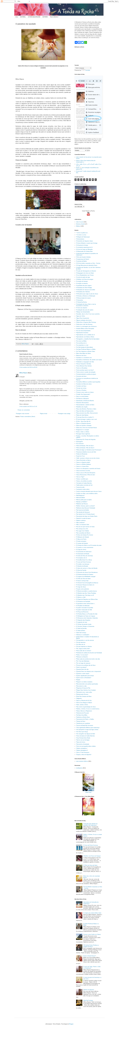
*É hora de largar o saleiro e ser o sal (86, 419)
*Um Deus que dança (82, 731)
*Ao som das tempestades (83, 330)
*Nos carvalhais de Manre (83, 533)
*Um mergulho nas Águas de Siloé (85, 733)
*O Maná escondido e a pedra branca (86, 591)
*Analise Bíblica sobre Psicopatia (85, 328)
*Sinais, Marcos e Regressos (84, 711)
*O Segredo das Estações (83, 620)
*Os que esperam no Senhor (84, 646)
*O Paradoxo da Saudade (83, 601)
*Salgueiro (79, 698)
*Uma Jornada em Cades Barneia (85, 736)
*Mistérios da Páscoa (82, 503)
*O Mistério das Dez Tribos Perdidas (86, 593)
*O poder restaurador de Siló (84, 609)
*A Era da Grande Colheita (83, 257)
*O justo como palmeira (82, 589)
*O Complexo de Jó (81, 557)
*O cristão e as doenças (82, 564)
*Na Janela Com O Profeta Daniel (85, 514)
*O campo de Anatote (82, 543)
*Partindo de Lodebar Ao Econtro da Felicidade (89, 652)
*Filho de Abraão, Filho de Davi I (85, 445)
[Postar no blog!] (37, 344)
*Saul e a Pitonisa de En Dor (84, 700)
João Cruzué (79, 222)
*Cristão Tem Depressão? (83, 394)
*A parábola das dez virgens (83, 285)
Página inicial (43, 413)
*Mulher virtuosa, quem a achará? (85, 506)
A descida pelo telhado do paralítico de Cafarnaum (90, 824)
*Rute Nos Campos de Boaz (83, 696)
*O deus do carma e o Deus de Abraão (86, 568)
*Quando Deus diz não (82, 669)
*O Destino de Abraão (82, 566)
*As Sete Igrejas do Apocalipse (84, 347)
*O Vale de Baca (80, 630)
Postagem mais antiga (64, 413)
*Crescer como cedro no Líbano (85, 392)
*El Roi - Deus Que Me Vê (83, 421)
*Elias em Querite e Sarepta (83, 425)
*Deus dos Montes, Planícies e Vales (86, 409)
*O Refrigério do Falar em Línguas (85, 616)
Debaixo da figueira (88, 989)
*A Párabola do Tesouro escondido (85, 289)
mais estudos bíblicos (82, 761)
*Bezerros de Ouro (81, 355)
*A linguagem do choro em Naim (85, 273)
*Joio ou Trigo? (80, 476)
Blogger (71, 1024)
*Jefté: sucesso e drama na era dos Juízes (88, 458)
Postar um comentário (24, 410)
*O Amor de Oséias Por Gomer (84, 535)
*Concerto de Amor (81, 376)
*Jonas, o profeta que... (82, 479)
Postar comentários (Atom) (27, 416)
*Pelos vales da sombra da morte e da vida (88, 659)
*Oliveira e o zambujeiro (82, 634)
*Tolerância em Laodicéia (83, 723)
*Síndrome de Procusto (82, 713)
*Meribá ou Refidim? (81, 501)
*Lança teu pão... (80, 487)
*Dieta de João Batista (82, 415)
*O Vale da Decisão (81, 628)
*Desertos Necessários (82, 402)
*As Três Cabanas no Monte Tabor (85, 351)
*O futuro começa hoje (82, 580)
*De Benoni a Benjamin (82, 398)
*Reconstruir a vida (81, 686)
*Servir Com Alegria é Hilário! (84, 702)
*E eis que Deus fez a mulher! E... (85, 417)
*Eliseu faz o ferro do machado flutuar (86, 427)
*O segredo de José (81, 622)
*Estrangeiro (79, 441)
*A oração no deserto (82, 283)
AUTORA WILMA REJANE (34, 17)
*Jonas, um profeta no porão (84, 481)
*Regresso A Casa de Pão (83, 688)
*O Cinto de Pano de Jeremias (84, 555)
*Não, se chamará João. (82, 524)
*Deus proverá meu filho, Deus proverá (87, 413)
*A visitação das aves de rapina (84, 310)
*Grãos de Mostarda (81, 454)
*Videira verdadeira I (81, 748)
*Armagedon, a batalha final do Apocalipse (87, 339)
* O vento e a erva (81, 234)
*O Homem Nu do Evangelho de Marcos (87, 582)
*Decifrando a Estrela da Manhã (85, 400)
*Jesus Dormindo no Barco (83, 460)
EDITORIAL (23, 17)
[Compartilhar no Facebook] (40, 344)
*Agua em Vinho (80, 316)
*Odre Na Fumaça (81, 632)
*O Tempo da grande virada (83, 624)
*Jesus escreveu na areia (83, 470)
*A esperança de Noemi (82, 259)
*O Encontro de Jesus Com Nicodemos (87, 572)
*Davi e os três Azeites (82, 396)
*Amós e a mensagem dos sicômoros (86, 326)
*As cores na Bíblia (81, 341)
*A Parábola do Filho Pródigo (84, 287)
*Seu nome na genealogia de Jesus (86, 706)
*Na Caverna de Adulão (82, 510)
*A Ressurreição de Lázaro (83, 298)
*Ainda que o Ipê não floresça (84, 324)
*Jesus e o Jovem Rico (82, 466)
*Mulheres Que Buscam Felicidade (85, 508)
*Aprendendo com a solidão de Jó (85, 334)
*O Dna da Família (81, 570)
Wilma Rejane (23, 372)
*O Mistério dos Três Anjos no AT (85, 595)
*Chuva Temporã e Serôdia (83, 363)
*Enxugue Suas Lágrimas (83, 433)
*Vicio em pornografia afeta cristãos (86, 746)
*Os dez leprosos (80, 642)
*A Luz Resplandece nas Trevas (85, 275)
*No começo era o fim (82, 528)
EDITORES (45, 17)
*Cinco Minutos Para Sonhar (84, 366)
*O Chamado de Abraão (82, 553)
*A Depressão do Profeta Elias (84, 251)
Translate (87, 70)
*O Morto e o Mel (80, 597)
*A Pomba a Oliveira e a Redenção (85, 296)
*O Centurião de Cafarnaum (83, 551)
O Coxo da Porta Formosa (90, 845)
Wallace (78, 226)
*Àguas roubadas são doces (84, 320)
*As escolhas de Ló (81, 343)
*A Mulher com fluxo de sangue (84, 279)
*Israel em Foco (80, 456)
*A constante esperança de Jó (84, 247)
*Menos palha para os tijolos (84, 499)
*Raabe (78, 679)
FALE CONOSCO (54, 17)
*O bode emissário (81, 541)
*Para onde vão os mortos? (83, 650)
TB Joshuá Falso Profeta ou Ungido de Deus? (91, 945)
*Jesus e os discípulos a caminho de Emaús (88, 468)
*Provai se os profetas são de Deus (85, 665)
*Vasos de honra (80, 742)
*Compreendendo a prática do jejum (86, 374)
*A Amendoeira (80, 239)
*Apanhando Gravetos (82, 332)
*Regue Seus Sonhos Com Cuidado (86, 690)
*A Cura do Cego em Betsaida (84, 249)
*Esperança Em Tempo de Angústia (85, 439)
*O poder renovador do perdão (84, 607)
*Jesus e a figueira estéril (83, 462)
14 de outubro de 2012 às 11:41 (28, 406)
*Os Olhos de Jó (80, 644)
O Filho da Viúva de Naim (90, 865)
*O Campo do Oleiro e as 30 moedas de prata (88, 545)
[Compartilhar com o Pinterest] (42, 344)
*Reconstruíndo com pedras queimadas (87, 684)
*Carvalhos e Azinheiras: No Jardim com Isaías (89, 359)
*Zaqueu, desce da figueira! (83, 754)
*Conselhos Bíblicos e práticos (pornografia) (88, 382)
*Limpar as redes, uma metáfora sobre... (87, 493)
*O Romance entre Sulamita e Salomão (87, 618)
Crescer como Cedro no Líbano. (92, 934)
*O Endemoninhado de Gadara (84, 574)
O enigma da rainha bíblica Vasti (92, 913)
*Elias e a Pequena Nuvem (83, 423)
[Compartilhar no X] (39, 344)
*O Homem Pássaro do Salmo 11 (85, 585)
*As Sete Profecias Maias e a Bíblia (85, 349)
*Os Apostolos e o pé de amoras (85, 640)
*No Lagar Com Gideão (82, 531)
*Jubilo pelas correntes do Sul (84, 485)
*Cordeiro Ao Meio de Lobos (84, 384)
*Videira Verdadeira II (82, 750)
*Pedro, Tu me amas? (82, 655)
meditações (79, 768)
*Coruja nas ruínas (81, 388)
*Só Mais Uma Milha (81, 715)
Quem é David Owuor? (89, 956)
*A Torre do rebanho (81, 307)
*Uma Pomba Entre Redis (83, 738)
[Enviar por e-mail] (35, 344)
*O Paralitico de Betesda (82, 605)
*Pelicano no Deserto (82, 657)
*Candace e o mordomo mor (84, 357)
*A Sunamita (79, 300)
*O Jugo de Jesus (81, 587)
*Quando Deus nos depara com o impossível (88, 671)
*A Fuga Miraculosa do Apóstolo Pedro (86, 265)
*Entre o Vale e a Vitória (82, 431)
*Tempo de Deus (80, 721)
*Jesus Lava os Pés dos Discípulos (85, 472)
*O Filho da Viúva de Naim (83, 578)
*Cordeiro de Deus (81, 386)
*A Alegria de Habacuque (83, 237)
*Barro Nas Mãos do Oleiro (83, 353)
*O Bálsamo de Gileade (82, 537)
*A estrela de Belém (81, 261)
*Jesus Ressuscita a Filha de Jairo (85, 474)
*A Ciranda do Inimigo (82, 245)
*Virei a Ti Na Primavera (82, 752)
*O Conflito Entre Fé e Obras (84, 560)
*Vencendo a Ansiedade (82, 744)
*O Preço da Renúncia (82, 611)
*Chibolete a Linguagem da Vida (85, 361)
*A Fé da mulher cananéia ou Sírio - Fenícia (88, 263)
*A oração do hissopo (82, 281)
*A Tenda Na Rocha (81, 302)
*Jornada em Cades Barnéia (84, 483)
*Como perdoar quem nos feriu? (85, 370)
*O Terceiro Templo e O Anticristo (85, 626)
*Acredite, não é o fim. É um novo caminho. (88, 314)
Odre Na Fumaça (88, 1000)
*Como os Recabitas (81, 368)
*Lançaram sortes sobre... (83, 489)
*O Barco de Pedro (81, 539)
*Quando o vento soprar (82, 673)
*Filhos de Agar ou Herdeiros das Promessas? (88, 450)
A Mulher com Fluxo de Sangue (92, 856)
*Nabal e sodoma (81, 520)
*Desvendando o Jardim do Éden (85, 404)
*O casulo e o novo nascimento (84, 547)
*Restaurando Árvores (82, 694)
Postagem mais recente (22, 413)
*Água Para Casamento (82, 318)
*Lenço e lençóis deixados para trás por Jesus (88, 491)
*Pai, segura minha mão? (83, 648)
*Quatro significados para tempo (85, 675)
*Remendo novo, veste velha (84, 692)
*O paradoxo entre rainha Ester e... (85, 603)
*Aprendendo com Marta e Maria (85, 336)
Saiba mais (88, 792)
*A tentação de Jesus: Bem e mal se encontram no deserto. (86, 304)
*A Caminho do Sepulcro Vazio (84, 241)
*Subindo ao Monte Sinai (83, 717)
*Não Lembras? (80, 522)
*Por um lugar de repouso (83, 663)
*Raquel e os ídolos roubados (84, 681)
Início (16, 17)
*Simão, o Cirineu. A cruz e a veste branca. (88, 708)
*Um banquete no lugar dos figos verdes (87, 729)
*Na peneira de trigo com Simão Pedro (86, 516)
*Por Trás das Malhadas (82, 661)
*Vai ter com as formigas (82, 740)
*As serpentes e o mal (82, 345)
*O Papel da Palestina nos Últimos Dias (87, 599)
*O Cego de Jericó (81, 549)
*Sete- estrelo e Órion (82, 704)
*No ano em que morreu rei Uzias (85, 526)
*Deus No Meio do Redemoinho (84, 411)
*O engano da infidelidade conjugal (85, 576)
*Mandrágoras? (80, 495)
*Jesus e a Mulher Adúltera (83, 464)
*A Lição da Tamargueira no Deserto (86, 271)
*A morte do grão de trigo (83, 277)
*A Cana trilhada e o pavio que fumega (86, 243)
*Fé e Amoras (80, 443)
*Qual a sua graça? (81, 667)
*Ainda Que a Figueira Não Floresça (86, 322)
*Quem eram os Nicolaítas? (83, 677)
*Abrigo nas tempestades (83, 312)
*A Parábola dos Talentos (83, 291)
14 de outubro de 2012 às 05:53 (28, 367)
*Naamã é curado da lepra (83, 518)
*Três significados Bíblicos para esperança (87, 727)
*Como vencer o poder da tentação (85, 372)
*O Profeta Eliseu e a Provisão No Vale (86, 614)
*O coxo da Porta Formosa (83, 562)
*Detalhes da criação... (82, 406)
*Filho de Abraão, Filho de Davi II (85, 447)
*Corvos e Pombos (81, 390)
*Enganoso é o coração (82, 429)
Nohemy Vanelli (80, 224)
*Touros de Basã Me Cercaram (84, 725)
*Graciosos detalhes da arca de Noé (86, 452)
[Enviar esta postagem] (32, 343)
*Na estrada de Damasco (83, 512)
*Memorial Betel (80, 497)
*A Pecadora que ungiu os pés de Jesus (87, 293)
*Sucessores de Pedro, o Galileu (85, 719)
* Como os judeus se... (82, 232)
